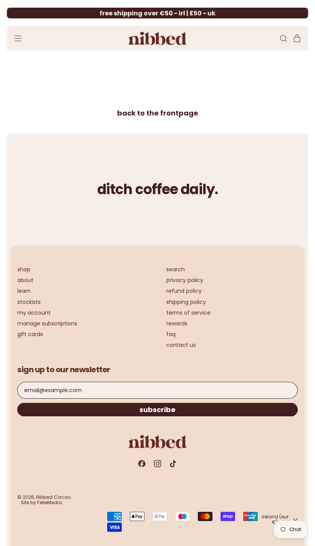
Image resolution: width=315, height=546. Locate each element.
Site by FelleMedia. (42, 502)
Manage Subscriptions (47, 323)
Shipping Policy (186, 302)
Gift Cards (30, 334)
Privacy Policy (184, 280)
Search (175, 269)
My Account (34, 313)
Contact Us (181, 345)
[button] (283, 38)
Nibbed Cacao (53, 497)
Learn (24, 291)
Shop (23, 269)
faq (171, 334)
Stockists (29, 302)
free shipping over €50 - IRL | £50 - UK (157, 13)
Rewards (176, 323)
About (25, 280)
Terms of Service (188, 313)
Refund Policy (184, 291)
